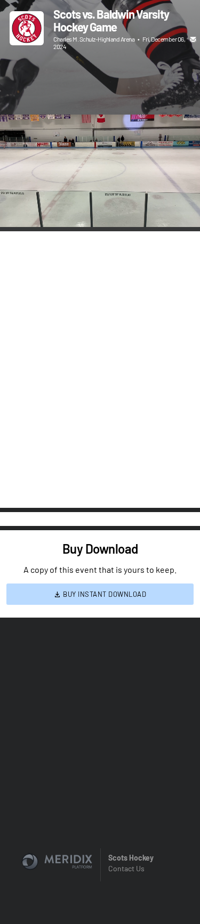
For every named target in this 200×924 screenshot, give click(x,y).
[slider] (100, 188)
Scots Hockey (131, 857)
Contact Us (126, 868)
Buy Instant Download (104, 594)
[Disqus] (100, 369)
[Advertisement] (100, 83)
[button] (19, 207)
